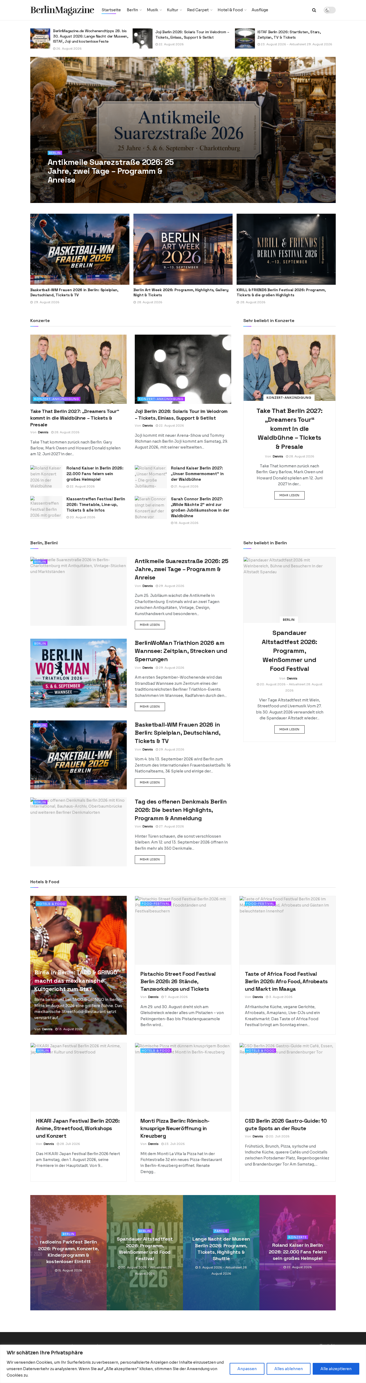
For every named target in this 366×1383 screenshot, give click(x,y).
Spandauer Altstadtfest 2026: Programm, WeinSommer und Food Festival (289, 650)
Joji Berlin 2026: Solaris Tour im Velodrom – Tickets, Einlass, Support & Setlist (90, 34)
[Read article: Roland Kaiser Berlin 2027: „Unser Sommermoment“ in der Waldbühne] (151, 476)
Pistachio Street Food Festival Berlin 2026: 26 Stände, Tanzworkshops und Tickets (294, 34)
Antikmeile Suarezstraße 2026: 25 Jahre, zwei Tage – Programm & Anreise (111, 171)
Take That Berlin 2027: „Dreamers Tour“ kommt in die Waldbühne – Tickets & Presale (287, 292)
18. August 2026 (186, 523)
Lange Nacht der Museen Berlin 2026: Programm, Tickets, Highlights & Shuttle (221, 1249)
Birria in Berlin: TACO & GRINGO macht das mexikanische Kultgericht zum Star (75, 980)
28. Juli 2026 (69, 1144)
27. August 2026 (171, 826)
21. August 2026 (186, 486)
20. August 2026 (82, 517)
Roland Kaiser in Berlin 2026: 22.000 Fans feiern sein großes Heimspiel (95, 473)
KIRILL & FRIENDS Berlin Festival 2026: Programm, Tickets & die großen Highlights (179, 292)
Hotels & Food (51, 904)
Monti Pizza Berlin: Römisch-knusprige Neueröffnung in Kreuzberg (175, 1128)
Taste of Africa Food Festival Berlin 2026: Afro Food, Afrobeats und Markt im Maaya (286, 981)
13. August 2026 (70, 1029)
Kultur (172, 10)
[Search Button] (314, 10)
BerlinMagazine (62, 10)
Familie (221, 1231)
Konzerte (298, 1237)
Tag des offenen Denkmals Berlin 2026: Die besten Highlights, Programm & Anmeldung (180, 810)
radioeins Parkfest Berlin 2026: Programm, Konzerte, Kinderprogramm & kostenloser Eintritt (68, 1251)
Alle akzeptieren (336, 1368)
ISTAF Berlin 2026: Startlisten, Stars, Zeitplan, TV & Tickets (187, 34)
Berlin (132, 10)
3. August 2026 (280, 997)
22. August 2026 (68, 44)
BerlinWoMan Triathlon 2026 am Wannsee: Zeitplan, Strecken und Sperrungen (181, 651)
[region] (183, 1364)
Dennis (60, 191)
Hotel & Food (230, 10)
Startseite (111, 10)
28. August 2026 (67, 432)
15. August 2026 (69, 1271)
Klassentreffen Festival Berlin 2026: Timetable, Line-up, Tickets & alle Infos (95, 504)
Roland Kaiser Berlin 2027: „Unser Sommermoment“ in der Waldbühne (197, 473)
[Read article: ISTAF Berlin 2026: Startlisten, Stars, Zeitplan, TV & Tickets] (143, 38)
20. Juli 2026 (279, 1136)
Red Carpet (198, 10)
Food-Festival (156, 903)
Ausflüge (260, 10)
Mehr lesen (292, 495)
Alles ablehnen (288, 1368)
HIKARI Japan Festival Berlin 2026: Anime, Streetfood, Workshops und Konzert (77, 1128)
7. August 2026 (272, 44)
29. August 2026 (84, 191)
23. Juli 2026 (174, 1144)
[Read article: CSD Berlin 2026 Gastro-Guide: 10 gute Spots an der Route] (287, 1077)
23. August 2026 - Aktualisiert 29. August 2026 (194, 44)
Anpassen (247, 1368)
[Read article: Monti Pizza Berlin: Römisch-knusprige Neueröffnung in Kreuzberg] (183, 1077)
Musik (152, 10)
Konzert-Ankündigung (56, 399)
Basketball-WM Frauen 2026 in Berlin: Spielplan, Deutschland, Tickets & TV (177, 733)
